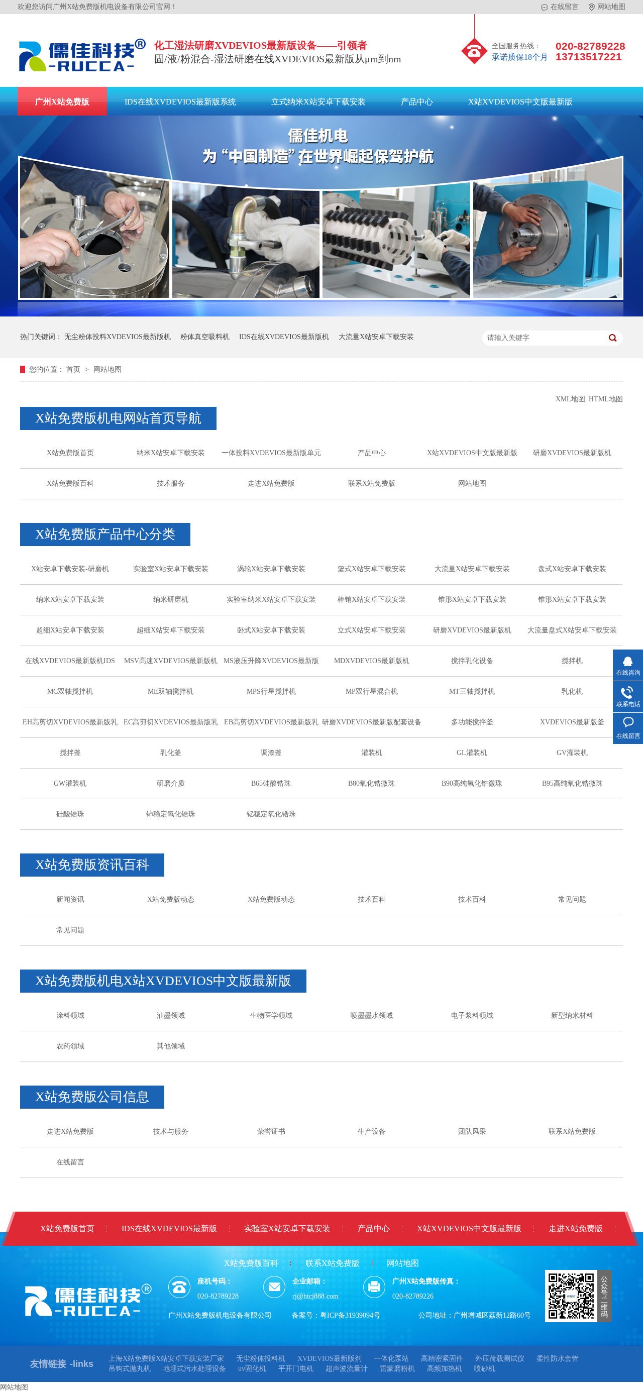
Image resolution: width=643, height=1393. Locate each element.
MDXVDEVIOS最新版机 (371, 661)
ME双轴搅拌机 (170, 691)
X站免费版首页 (70, 453)
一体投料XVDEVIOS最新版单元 (271, 453)
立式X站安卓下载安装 (372, 630)
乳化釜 (170, 753)
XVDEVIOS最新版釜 (572, 722)
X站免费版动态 (170, 899)
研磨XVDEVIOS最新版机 (572, 453)
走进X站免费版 (271, 483)
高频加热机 (444, 1368)
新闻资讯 (70, 899)
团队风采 (472, 1131)
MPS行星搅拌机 (271, 691)
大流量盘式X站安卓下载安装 (572, 630)
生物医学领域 (271, 1015)
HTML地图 (606, 399)
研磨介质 (171, 783)
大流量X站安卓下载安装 (376, 337)
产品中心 (417, 101)
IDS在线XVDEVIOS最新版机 (284, 337)
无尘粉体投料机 (260, 1358)
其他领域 (171, 1046)
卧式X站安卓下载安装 (271, 630)
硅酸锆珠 (70, 814)
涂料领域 (70, 1015)
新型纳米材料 (572, 1015)
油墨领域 (171, 1015)
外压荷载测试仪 (499, 1358)
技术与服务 (170, 1131)
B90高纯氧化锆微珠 (472, 783)
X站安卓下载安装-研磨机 (70, 569)
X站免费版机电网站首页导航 (118, 418)
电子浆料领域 (472, 1015)
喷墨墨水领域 (372, 1015)
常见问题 (572, 899)
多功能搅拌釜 (472, 722)
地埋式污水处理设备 (194, 1368)
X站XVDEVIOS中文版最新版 (520, 101)
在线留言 (565, 7)
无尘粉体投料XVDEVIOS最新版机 (117, 337)
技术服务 (171, 483)
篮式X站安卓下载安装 (372, 569)
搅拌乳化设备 (472, 661)
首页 (74, 369)
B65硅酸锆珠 (271, 783)
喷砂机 (484, 1368)
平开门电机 (295, 1368)
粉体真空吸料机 (205, 337)
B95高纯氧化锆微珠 (572, 783)
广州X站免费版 (62, 101)
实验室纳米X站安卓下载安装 (271, 599)
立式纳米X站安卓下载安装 (318, 101)
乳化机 (572, 691)
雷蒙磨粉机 (397, 1368)
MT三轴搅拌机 (472, 691)
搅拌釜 (70, 753)
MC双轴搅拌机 (70, 691)
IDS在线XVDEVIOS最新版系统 (180, 101)
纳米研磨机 (170, 599)
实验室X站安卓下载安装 (170, 569)
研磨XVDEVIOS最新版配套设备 (371, 722)
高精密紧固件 (442, 1358)
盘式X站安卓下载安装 (572, 569)
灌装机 (371, 753)
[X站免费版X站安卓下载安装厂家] (83, 74)
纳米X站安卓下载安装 (171, 453)
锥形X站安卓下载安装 (472, 599)
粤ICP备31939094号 (350, 1315)
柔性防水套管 (558, 1358)
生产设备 (372, 1131)
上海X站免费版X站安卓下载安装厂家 (166, 1358)
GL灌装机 (472, 753)
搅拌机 (572, 661)
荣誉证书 (271, 1131)
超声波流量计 (347, 1368)
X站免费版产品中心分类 (105, 534)
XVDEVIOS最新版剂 (329, 1358)
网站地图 (611, 7)
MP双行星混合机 (372, 691)
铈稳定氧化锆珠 (170, 814)
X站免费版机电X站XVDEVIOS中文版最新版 (163, 981)
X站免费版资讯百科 (92, 865)
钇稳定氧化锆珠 (271, 814)
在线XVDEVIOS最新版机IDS (70, 661)
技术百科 (372, 899)
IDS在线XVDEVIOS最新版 (169, 1228)
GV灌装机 (572, 753)
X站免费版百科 (70, 483)
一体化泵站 (391, 1358)
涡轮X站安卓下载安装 (271, 569)
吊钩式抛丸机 (130, 1368)
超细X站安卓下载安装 (70, 630)
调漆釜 (271, 753)
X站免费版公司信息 (92, 1097)
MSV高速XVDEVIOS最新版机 (171, 661)
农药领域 (70, 1046)
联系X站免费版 (371, 483)
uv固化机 (252, 1368)
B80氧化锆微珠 (371, 783)
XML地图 (570, 399)
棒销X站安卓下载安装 (372, 599)
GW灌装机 (70, 783)
